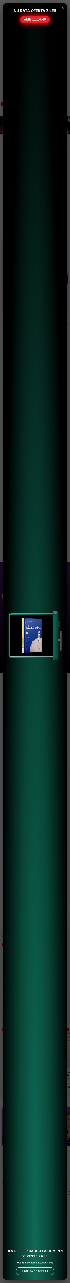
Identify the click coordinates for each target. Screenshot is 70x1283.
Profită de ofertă (35, 1271)
